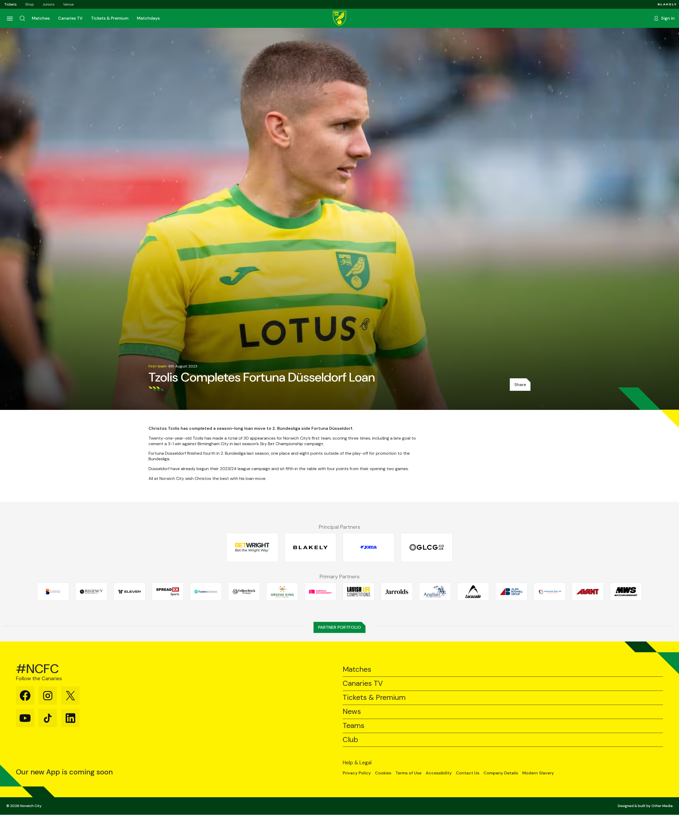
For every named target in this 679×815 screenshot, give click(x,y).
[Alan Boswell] (511, 591)
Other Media (662, 806)
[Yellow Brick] (244, 591)
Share (520, 384)
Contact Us (467, 773)
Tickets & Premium (109, 18)
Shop (29, 4)
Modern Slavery (538, 773)
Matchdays (148, 18)
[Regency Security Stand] (91, 591)
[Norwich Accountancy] (320, 591)
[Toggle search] (22, 18)
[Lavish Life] (358, 591)
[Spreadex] (167, 591)
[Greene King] (282, 591)
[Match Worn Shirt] (626, 591)
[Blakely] (667, 4)
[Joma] (368, 547)
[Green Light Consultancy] (427, 547)
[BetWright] (252, 547)
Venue (68, 4)
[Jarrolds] (396, 591)
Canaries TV (70, 18)
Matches (41, 18)
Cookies (383, 773)
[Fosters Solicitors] (205, 591)
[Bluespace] (53, 591)
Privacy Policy (357, 773)
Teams (353, 725)
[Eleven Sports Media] (129, 591)
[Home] (339, 18)
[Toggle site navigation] (9, 18)
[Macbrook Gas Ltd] (549, 591)
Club (350, 739)
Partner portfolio (339, 627)
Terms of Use (408, 773)
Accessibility (439, 773)
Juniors (48, 4)
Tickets (10, 4)
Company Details (501, 773)
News (352, 711)
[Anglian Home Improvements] (435, 591)
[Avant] (587, 591)
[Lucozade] (473, 591)
